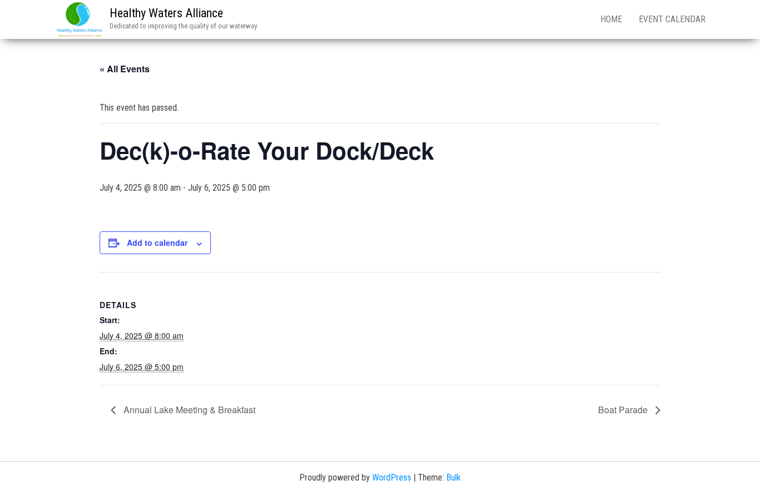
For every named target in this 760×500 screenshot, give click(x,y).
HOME (611, 19)
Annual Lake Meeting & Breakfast (188, 409)
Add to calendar (157, 242)
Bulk (453, 477)
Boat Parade (624, 409)
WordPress (391, 477)
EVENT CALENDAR (672, 19)
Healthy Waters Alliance (166, 13)
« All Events (125, 68)
